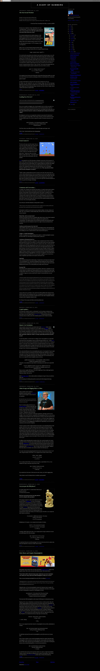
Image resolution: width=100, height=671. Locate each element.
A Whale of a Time (73, 76)
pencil (53, 340)
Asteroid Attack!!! (73, 78)
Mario (20, 160)
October (72, 36)
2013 (70, 27)
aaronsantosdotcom (74, 15)
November (72, 35)
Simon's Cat (43, 327)
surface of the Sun (30, 446)
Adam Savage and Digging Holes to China (30, 388)
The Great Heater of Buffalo (75, 80)
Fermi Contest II (24, 140)
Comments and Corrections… (27, 187)
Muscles (23, 612)
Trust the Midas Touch (74, 100)
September (72, 38)
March (71, 49)
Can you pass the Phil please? (27, 486)
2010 (70, 33)
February (72, 51)
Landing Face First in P (25, 97)
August (71, 40)
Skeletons (25, 507)
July (71, 42)
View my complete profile (74, 20)
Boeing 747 (29, 501)
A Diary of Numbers (50, 5)
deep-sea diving (26, 443)
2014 (70, 26)
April (71, 47)
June (71, 44)
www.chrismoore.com (31, 654)
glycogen (39, 607)
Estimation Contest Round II (75, 75)
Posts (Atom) (26, 664)
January (71, 104)
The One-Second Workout (26, 12)
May (71, 46)
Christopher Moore (44, 569)
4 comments (41, 657)
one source (48, 578)
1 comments (41, 90)
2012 (70, 29)
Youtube (46, 328)
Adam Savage (33, 393)
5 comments (41, 546)
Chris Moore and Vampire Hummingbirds (30, 553)
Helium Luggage (73, 102)
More (21, 89)
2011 (70, 31)
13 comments (42, 182)
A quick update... (24, 309)
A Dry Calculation (73, 82)
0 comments (41, 134)
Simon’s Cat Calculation (26, 325)
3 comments (42, 381)
